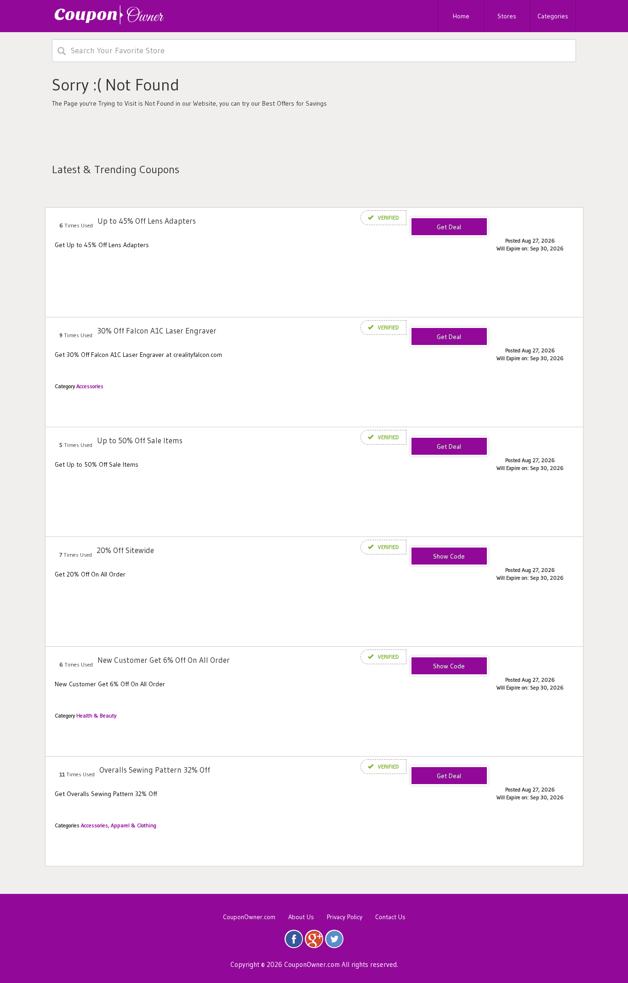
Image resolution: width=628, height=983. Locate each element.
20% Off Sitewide (125, 550)
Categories (552, 16)
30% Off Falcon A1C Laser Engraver (157, 330)
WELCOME (449, 666)
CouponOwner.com (249, 917)
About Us (301, 917)
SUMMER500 (449, 556)
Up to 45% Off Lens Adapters (146, 221)
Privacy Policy (344, 917)
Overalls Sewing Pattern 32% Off (154, 769)
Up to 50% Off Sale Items (140, 440)
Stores (506, 16)
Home (461, 16)
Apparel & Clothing (133, 825)
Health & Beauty (96, 715)
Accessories (89, 386)
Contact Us (390, 917)
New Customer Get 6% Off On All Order (163, 660)
